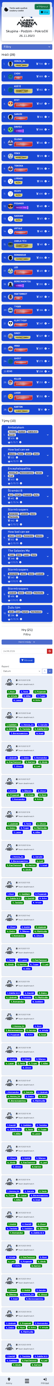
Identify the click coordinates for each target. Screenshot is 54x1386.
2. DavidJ (29, 993)
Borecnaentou (26, 473)
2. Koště (26, 927)
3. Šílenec (41, 1059)
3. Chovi (42, 791)
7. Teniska (17, 902)
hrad (11, 476)
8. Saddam (38, 1001)
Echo (36, 495)
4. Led (40, 861)
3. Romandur (40, 758)
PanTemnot (36, 612)
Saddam (21, 432)
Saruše (39, 473)
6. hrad (42, 1096)
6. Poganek (14, 1035)
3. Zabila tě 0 (41, 1356)
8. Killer (36, 832)
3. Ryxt (43, 1257)
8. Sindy (27, 869)
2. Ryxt (38, 1026)
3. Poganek (40, 692)
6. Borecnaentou (39, 1195)
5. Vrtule (29, 795)
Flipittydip (13, 517)
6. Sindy (43, 762)
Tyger (11, 555)
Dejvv (33, 514)
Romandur (13, 514)
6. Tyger (34, 964)
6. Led (43, 1162)
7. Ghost (18, 766)
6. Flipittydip (40, 828)
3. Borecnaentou (19, 861)
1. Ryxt (11, 692)
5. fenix (21, 1063)
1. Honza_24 (17, 857)
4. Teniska (12, 1228)
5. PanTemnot (14, 865)
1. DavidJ (11, 1125)
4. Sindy (10, 964)
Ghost (28, 454)
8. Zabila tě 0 (37, 1233)
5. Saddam (27, 1228)
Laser (26, 555)
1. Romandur (12, 1092)
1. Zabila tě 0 (13, 993)
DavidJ (12, 435)
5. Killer (27, 696)
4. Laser (10, 1063)
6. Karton (31, 865)
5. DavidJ (29, 898)
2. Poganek (25, 1323)
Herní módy (24, 642)
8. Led (37, 766)
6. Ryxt (42, 795)
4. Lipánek (11, 997)
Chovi (36, 454)
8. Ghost (38, 936)
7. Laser (17, 832)
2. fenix (24, 692)
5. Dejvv (30, 1096)
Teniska (12, 432)
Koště (20, 454)
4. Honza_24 (14, 1096)
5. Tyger (25, 828)
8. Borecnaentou (34, 1299)
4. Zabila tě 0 (13, 898)
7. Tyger (41, 696)
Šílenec (12, 454)
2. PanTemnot (27, 1257)
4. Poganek (13, 795)
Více (45, 12)
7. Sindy (17, 1365)
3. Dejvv (43, 993)
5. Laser (23, 1195)
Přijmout (43, 6)
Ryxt (11, 495)
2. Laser (23, 960)
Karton (25, 612)
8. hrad (39, 733)
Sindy (11, 612)
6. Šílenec (42, 1228)
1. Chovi (12, 927)
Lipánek (24, 514)
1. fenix (10, 960)
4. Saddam (12, 1360)
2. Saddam (24, 894)
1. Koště (12, 791)
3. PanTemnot (39, 960)
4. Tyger (10, 1195)
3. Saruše (42, 725)
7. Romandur (18, 799)
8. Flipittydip (39, 1101)
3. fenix (27, 824)
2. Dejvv (25, 758)
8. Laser (36, 1134)
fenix (34, 555)
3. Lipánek (41, 927)
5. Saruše (31, 1030)
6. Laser (18, 700)
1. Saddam (12, 725)
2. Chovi (26, 1059)
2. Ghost (41, 824)
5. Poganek (26, 1261)
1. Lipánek (12, 758)
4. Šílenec (12, 1294)
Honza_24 (13, 473)
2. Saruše (37, 857)
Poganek (27, 495)
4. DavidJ (11, 729)
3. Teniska (42, 1125)
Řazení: (5, 666)
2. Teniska (25, 1356)
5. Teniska (25, 729)
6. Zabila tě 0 (41, 729)
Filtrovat (28, 660)
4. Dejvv (11, 828)
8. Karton (36, 1167)
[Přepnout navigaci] (27, 1381)
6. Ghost (43, 1294)
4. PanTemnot (14, 762)
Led (18, 612)
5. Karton (30, 762)
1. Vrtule (11, 1257)
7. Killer (44, 1063)
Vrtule (18, 495)
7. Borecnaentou (19, 733)
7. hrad (43, 865)
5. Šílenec (25, 931)
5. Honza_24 (27, 1294)
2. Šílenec (27, 791)
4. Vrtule (12, 696)
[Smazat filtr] (49, 651)
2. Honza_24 (27, 725)
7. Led (45, 964)
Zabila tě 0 (32, 432)
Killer (19, 555)
